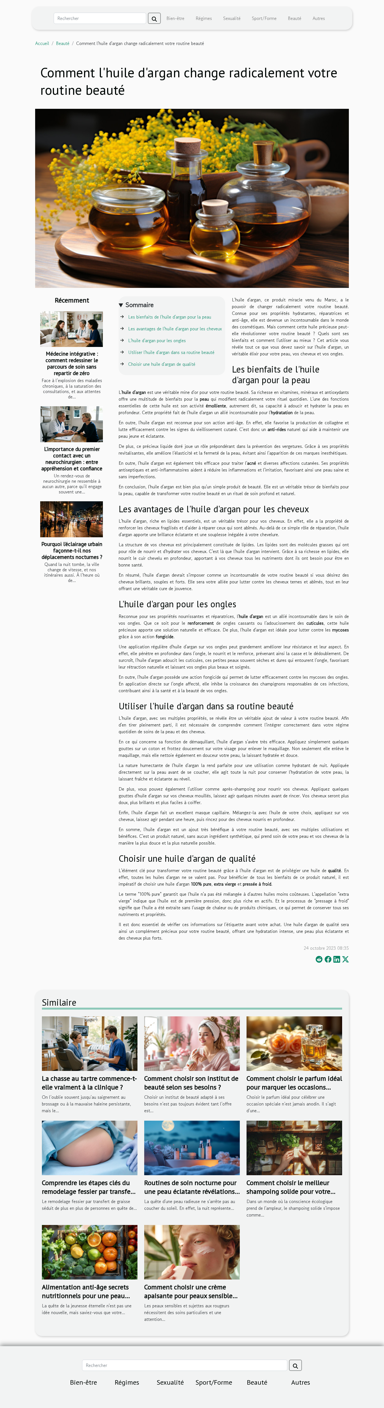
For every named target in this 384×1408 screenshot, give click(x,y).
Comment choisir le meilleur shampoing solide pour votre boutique (288, 1191)
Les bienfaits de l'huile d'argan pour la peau (169, 316)
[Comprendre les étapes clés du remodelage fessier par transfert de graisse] (89, 1147)
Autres (319, 18)
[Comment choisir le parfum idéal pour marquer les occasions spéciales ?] (294, 1042)
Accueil (42, 43)
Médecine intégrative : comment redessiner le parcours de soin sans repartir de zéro (72, 363)
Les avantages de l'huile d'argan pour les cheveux (175, 328)
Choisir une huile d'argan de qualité (161, 364)
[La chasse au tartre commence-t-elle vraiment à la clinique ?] (89, 1042)
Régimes (204, 18)
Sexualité (232, 18)
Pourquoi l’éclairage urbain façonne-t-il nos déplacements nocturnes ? (71, 550)
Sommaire (139, 305)
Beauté (294, 18)
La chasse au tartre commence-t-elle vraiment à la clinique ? (89, 1082)
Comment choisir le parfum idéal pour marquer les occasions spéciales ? (294, 1087)
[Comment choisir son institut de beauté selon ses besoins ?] (192, 1042)
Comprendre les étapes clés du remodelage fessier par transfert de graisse (88, 1191)
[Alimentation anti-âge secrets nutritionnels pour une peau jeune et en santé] (89, 1251)
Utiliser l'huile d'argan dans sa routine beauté (171, 352)
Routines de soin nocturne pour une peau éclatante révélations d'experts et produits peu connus (191, 1191)
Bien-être (175, 18)
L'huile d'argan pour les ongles (157, 340)
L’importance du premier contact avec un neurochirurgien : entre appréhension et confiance (71, 458)
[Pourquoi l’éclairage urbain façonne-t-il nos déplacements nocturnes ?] (71, 519)
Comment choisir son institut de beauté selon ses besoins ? (191, 1082)
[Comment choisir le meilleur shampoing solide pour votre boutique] (294, 1147)
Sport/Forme (264, 18)
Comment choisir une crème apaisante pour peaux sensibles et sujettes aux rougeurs (189, 1295)
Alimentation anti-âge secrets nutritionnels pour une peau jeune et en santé (85, 1295)
